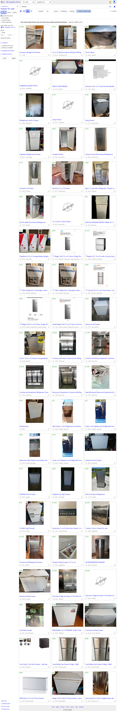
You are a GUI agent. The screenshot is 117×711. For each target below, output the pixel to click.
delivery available (7, 48)
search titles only (7, 16)
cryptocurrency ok (7, 45)
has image (5, 18)
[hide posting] (49, 55)
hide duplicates (7, 22)
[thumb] (24, 11)
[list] (20, 11)
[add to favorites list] (21, 55)
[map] (31, 11)
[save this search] (114, 6)
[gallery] (27, 11)
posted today (6, 20)
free (3, 33)
